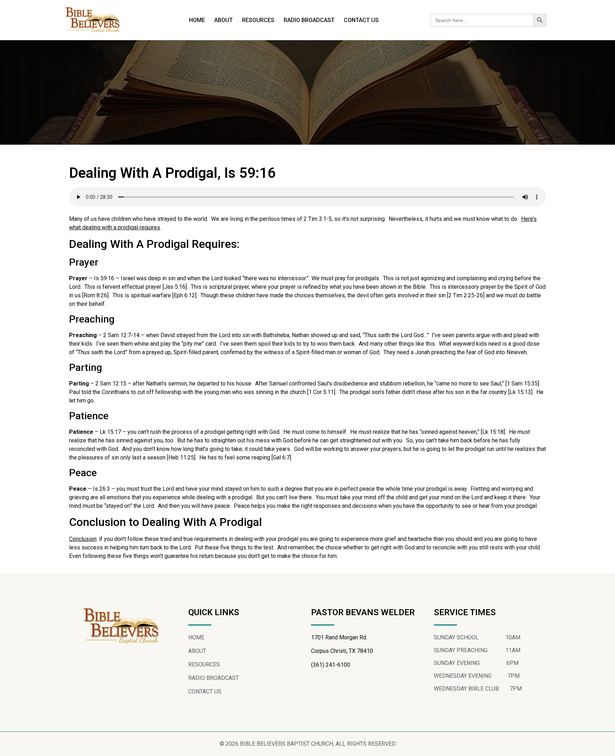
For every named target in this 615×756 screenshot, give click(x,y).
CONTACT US (361, 20)
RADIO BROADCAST (309, 20)
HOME (197, 20)
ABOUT (223, 20)
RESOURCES (258, 20)
